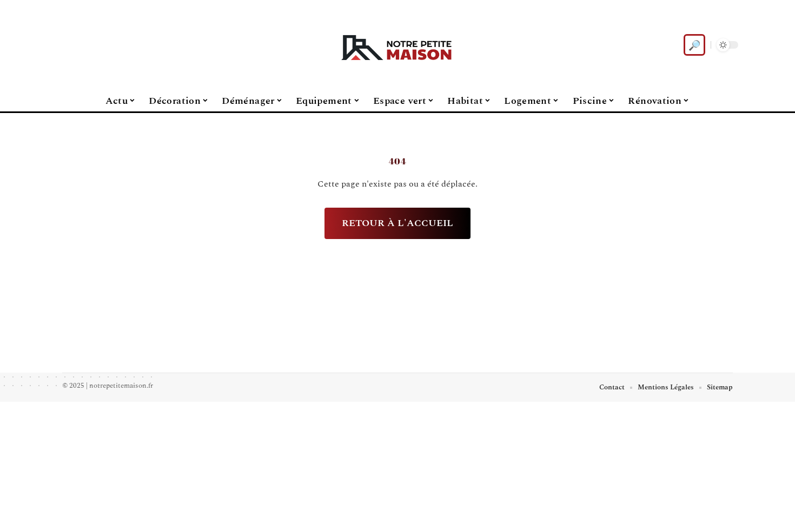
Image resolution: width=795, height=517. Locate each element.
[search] (694, 45)
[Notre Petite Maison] (397, 44)
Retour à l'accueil (397, 223)
